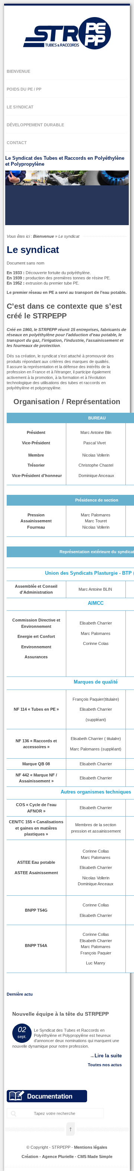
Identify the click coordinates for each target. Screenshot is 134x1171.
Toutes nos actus (105, 1065)
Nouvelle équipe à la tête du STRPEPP (60, 1014)
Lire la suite (108, 1055)
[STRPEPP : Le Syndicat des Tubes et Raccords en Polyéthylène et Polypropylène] (67, 55)
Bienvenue (43, 236)
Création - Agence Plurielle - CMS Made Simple (67, 1156)
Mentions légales (90, 1147)
